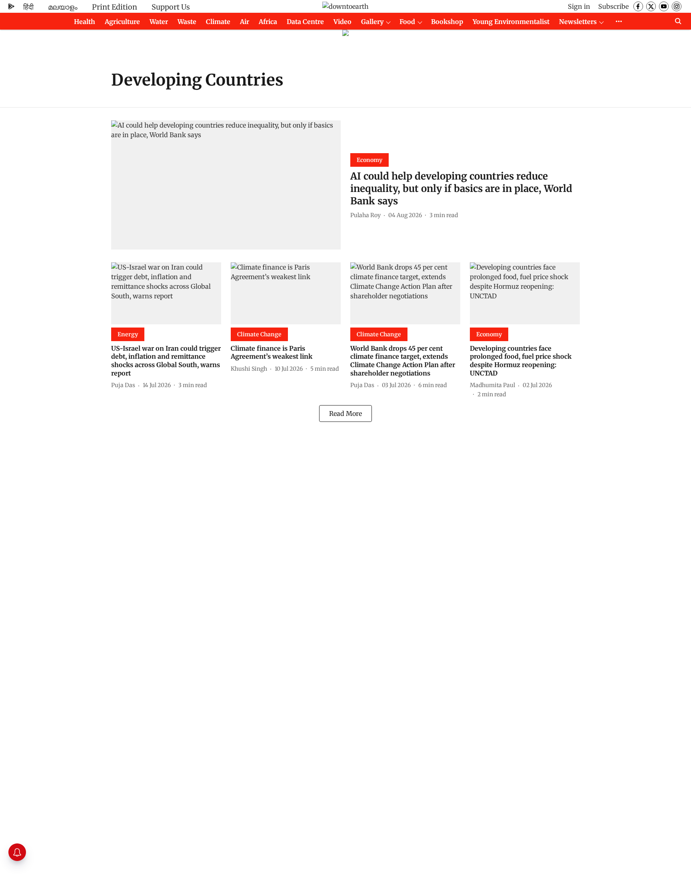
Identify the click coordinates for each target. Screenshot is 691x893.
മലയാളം (63, 7)
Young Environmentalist (511, 22)
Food (407, 22)
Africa (268, 22)
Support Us (171, 7)
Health (84, 22)
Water (159, 22)
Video (342, 22)
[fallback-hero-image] (226, 185)
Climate (218, 22)
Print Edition (114, 7)
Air (244, 22)
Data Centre (305, 22)
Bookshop (447, 22)
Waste (187, 22)
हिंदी (28, 7)
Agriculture (122, 22)
